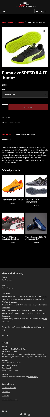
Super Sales (6, 392)
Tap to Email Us (7, 288)
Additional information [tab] (25, 134)
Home (4, 22)
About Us (5, 335)
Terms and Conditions (10, 400)
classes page (33, 377)
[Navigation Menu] (4, 11)
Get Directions (41, 296)
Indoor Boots (20, 22)
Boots (10, 22)
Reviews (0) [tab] (6, 139)
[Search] (37, 11)
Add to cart (28, 107)
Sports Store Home (9, 388)
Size (3, 89)
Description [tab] (6, 134)
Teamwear (5, 396)
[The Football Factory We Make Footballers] (25, 5)
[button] (44, 31)
